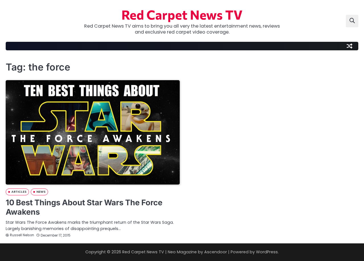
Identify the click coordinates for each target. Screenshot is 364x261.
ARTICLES (18, 192)
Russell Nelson (22, 235)
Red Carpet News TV (182, 14)
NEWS (41, 192)
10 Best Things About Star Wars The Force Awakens (84, 207)
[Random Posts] (349, 46)
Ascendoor (215, 252)
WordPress (267, 252)
